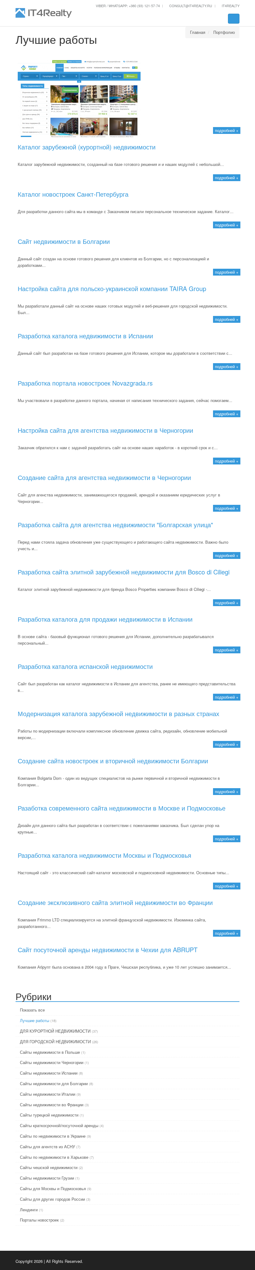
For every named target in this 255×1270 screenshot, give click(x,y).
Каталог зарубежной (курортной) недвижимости (86, 147)
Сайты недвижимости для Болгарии (54, 1083)
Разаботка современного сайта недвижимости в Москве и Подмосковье (121, 808)
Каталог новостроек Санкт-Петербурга (73, 194)
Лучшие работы (34, 1020)
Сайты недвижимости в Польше (50, 1052)
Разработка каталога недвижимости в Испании (85, 336)
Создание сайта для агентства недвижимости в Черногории (104, 477)
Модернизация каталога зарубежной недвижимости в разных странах (118, 713)
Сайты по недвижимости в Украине (53, 1136)
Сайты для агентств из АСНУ (47, 1146)
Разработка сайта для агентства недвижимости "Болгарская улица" (115, 524)
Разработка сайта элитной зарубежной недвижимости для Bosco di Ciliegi (124, 572)
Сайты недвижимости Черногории (52, 1062)
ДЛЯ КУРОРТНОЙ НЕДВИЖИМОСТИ (55, 1031)
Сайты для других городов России (52, 1199)
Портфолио (224, 32)
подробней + (227, 130)
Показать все (32, 1010)
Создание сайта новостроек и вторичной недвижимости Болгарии (113, 761)
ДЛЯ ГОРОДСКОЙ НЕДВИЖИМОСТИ (55, 1041)
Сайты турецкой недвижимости (49, 1115)
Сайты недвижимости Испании (49, 1073)
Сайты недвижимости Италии (47, 1094)
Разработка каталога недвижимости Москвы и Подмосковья (104, 855)
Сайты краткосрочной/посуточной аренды (59, 1125)
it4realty (230, 5)
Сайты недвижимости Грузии (47, 1178)
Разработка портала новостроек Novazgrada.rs (85, 383)
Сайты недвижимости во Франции (52, 1105)
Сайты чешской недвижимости (49, 1167)
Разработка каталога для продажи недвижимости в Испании (105, 619)
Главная (197, 32)
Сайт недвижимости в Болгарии (64, 241)
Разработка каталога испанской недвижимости (85, 666)
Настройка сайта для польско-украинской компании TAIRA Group (112, 288)
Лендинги (29, 1210)
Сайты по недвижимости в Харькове (54, 1157)
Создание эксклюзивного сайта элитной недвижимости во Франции (115, 902)
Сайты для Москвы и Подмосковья (53, 1188)
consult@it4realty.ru (190, 5)
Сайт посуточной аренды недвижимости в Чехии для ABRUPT (107, 949)
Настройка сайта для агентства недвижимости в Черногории (105, 430)
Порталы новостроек (39, 1220)
